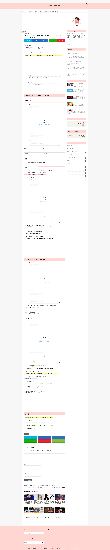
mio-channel (55, 4)
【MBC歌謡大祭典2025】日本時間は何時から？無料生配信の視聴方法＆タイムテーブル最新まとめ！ (76, 63)
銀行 (69, 172)
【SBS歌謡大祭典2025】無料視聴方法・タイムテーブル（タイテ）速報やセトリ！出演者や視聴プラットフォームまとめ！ (76, 68)
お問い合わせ (72, 7)
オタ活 (41, 7)
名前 (25, 464)
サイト (25, 473)
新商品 (69, 160)
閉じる (31, 75)
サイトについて (65, 7)
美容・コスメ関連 (71, 166)
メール (25, 469)
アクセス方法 (46, 7)
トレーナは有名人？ (33, 86)
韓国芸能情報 (59, 7)
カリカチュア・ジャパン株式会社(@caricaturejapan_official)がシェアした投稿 (44, 221)
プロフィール (32, 79)
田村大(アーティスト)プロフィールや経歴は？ (38, 77)
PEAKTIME (70, 148)
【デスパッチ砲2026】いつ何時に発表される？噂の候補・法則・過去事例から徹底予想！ (75, 57)
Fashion (69, 145)
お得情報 (69, 154)
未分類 (69, 163)
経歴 (30, 82)
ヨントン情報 (53, 7)
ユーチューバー (71, 157)
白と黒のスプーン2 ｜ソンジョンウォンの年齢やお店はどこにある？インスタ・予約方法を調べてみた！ (76, 74)
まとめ (30, 89)
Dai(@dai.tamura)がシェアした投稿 (36, 143)
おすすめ (32, 433)
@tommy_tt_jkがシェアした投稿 (36, 361)
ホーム (36, 7)
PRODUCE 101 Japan (72, 151)
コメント (25, 452)
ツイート (46, 532)
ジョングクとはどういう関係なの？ (35, 84)
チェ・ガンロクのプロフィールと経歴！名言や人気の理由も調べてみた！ (76, 52)
